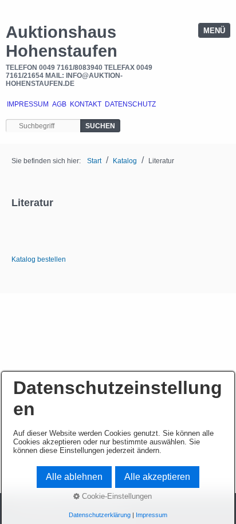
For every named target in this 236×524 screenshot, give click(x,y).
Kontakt (85, 104)
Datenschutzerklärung (100, 514)
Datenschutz (130, 104)
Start (94, 161)
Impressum (28, 104)
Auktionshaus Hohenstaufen (61, 41)
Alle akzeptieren (157, 477)
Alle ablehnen (74, 477)
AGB (59, 104)
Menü (214, 30)
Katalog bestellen (38, 259)
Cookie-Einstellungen (116, 496)
